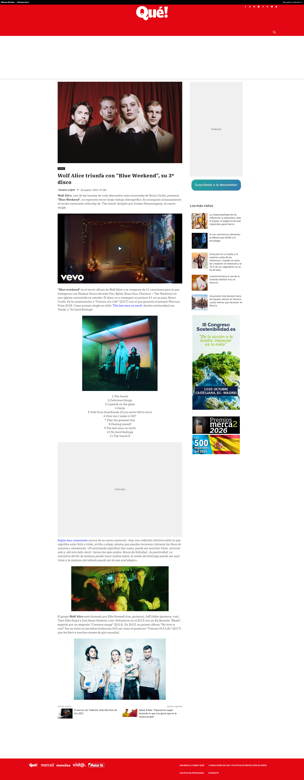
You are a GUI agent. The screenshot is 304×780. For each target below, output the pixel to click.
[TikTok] (263, 7)
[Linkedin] (120, 731)
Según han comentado (73, 540)
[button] (274, 32)
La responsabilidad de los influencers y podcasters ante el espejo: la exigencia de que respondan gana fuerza (225, 219)
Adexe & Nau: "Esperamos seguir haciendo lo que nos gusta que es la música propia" (158, 713)
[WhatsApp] (105, 731)
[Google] (276, 7)
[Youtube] (272, 7)
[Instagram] (250, 7)
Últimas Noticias (7, 2)
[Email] (127, 731)
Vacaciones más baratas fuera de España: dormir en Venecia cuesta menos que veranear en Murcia (225, 301)
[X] (267, 7)
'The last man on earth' (127, 305)
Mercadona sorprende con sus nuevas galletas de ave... (265, 2)
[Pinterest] (98, 731)
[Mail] (254, 7)
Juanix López (66, 190)
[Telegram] (258, 7)
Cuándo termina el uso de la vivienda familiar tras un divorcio (224, 279)
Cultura (61, 168)
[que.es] (152, 13)
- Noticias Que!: (22, 2)
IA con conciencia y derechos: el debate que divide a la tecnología (225, 237)
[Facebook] (245, 7)
